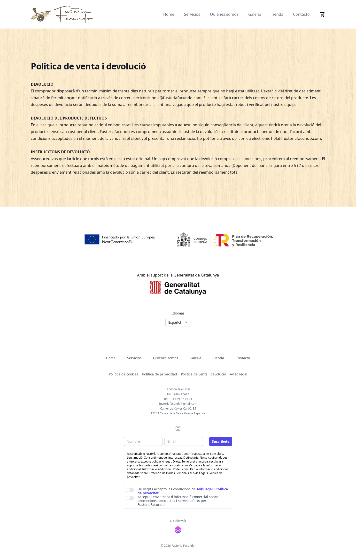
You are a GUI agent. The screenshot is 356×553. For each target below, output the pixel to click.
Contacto (301, 14)
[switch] (130, 490)
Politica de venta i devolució (203, 374)
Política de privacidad (159, 374)
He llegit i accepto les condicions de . (183, 491)
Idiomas (178, 313)
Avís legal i (206, 489)
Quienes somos (224, 14)
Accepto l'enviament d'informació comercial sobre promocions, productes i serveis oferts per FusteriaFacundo (178, 501)
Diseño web (178, 521)
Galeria (254, 14)
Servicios (192, 14)
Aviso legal (238, 374)
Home (168, 14)
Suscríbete (220, 441)
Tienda (277, 14)
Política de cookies (123, 374)
